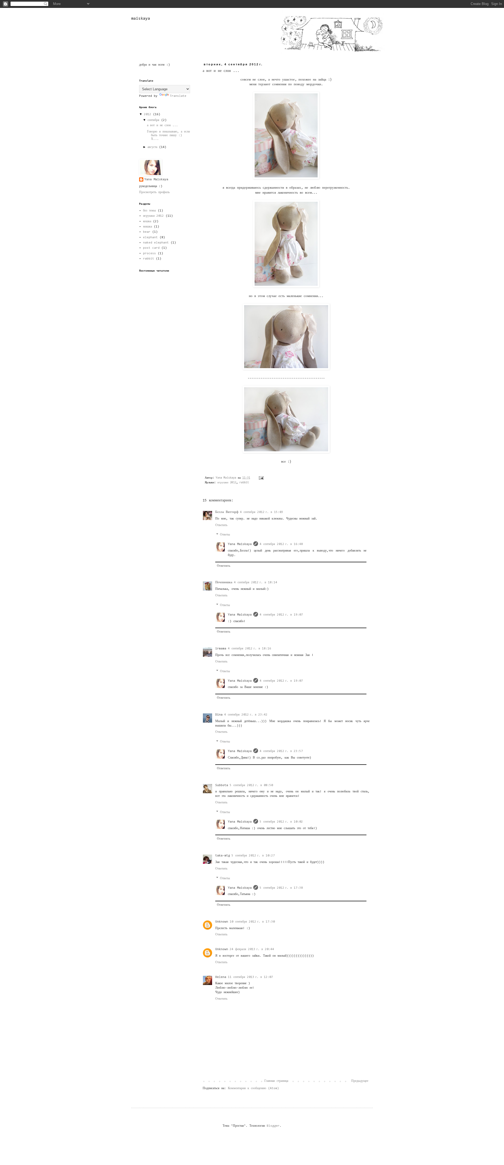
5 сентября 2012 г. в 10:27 (253, 855)
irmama (220, 648)
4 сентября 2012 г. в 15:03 (261, 512)
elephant (150, 237)
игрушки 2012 (226, 482)
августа (153, 147)
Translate (178, 96)
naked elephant (156, 242)
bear (146, 232)
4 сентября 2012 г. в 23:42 (245, 714)
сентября (154, 120)
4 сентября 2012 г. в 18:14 (255, 582)
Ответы (225, 534)
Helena (220, 977)
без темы (149, 210)
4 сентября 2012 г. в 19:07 (281, 614)
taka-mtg (222, 855)
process (149, 253)
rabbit (244, 482)
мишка (147, 226)
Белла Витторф (226, 512)
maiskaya (140, 19)
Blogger (273, 1125)
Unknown (221, 921)
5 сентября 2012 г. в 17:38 (281, 887)
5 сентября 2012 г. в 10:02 (281, 821)
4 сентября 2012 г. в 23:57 (281, 751)
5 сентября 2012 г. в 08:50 (251, 785)
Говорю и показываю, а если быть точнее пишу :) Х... (168, 135)
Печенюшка (223, 582)
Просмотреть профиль (154, 192)
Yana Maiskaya (240, 544)
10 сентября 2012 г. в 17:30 (252, 921)
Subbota (221, 785)
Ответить (221, 525)
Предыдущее (359, 1081)
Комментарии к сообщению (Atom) (253, 1088)
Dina (219, 714)
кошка (147, 221)
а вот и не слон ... (162, 125)
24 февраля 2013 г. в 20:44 (252, 949)
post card (151, 248)
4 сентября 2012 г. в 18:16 (249, 648)
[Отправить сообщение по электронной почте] (261, 477)
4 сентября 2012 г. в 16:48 (281, 544)
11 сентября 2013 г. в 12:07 (250, 977)
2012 (148, 114)
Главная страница (276, 1081)
